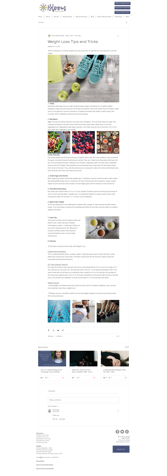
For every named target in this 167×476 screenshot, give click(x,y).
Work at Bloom (40, 461)
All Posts (41, 22)
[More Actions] (118, 411)
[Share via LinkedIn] (58, 330)
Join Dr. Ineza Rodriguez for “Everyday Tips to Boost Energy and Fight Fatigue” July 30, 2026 (51, 371)
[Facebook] (117, 432)
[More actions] (118, 36)
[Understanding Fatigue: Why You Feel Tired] (115, 358)
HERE (40, 457)
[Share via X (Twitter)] (53, 330)
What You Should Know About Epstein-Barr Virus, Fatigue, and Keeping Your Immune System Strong (82, 371)
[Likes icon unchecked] (53, 419)
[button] (122, 7)
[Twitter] (122, 432)
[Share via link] (63, 330)
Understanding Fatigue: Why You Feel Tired (114, 371)
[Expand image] (59, 142)
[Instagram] (127, 432)
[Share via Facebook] (49, 330)
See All (127, 347)
